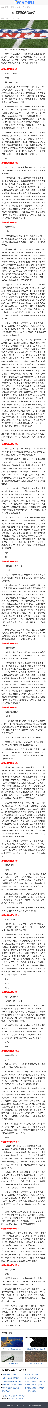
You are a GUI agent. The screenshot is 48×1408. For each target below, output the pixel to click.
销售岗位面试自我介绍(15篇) (35, 1381)
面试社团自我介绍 (31, 1375)
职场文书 (20, 7)
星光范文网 (20, 1405)
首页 (12, 7)
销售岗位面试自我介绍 (33, 1385)
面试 (28, 7)
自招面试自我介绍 (9, 1375)
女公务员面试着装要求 (10, 1378)
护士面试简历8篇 (31, 1391)
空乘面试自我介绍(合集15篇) (15, 1396)
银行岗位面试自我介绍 (10, 1388)
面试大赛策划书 (8, 1391)
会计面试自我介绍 (31, 1378)
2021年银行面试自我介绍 (11, 1381)
